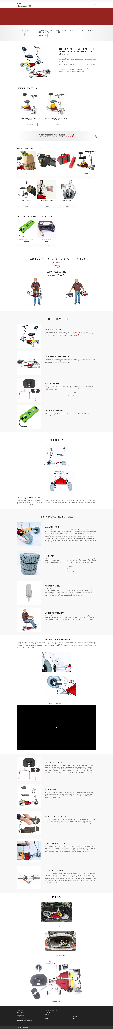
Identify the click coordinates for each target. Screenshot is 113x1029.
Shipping (46, 1018)
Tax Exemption (48, 1016)
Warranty (75, 1012)
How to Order (47, 1012)
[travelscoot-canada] (24, 5)
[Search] (95, 5)
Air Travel (75, 1016)
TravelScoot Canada (25, 1027)
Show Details (30, 124)
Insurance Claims (76, 1014)
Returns (74, 1018)
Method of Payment (49, 1014)
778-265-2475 (94, 0)
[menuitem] (54, 5)
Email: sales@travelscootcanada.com (24, 1020)
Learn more (69, 137)
